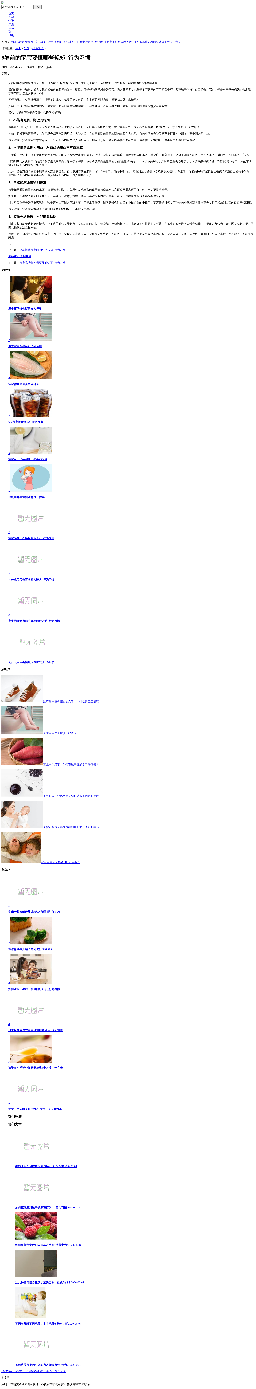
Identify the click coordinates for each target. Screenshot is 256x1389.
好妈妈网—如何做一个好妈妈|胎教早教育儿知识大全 (33, 1371)
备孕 (11, 17)
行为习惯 (38, 48)
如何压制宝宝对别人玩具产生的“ (118, 41)
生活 (11, 28)
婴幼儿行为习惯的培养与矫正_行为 (32, 41)
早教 (11, 35)
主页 (18, 48)
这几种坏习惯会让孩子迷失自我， (160, 41)
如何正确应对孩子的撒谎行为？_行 (76, 41)
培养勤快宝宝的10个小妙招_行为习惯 (42, 249)
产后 (11, 24)
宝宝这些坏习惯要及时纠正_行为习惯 (42, 262)
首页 (11, 13)
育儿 (11, 31)
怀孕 (11, 20)
